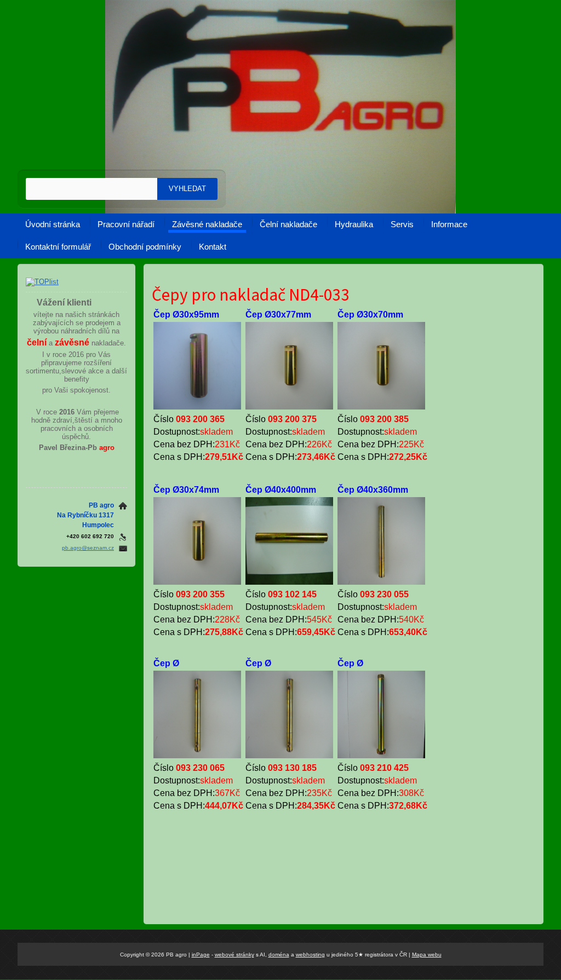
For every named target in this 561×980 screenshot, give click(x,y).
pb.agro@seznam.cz (88, 548)
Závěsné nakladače (207, 224)
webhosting (310, 955)
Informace (449, 224)
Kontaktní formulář (58, 246)
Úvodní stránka (52, 224)
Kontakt (212, 246)
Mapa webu (427, 955)
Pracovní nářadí (126, 224)
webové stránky (234, 955)
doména (278, 955)
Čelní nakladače (288, 224)
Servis (402, 224)
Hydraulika (354, 224)
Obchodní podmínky (144, 246)
